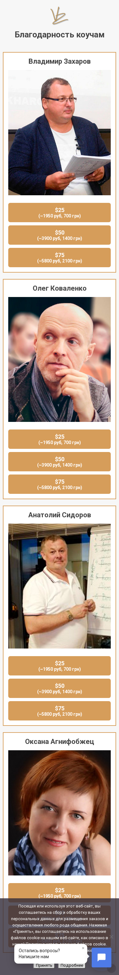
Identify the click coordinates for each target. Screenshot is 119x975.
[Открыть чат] (101, 957)
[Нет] (111, 936)
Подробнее (72, 965)
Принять (44, 965)
